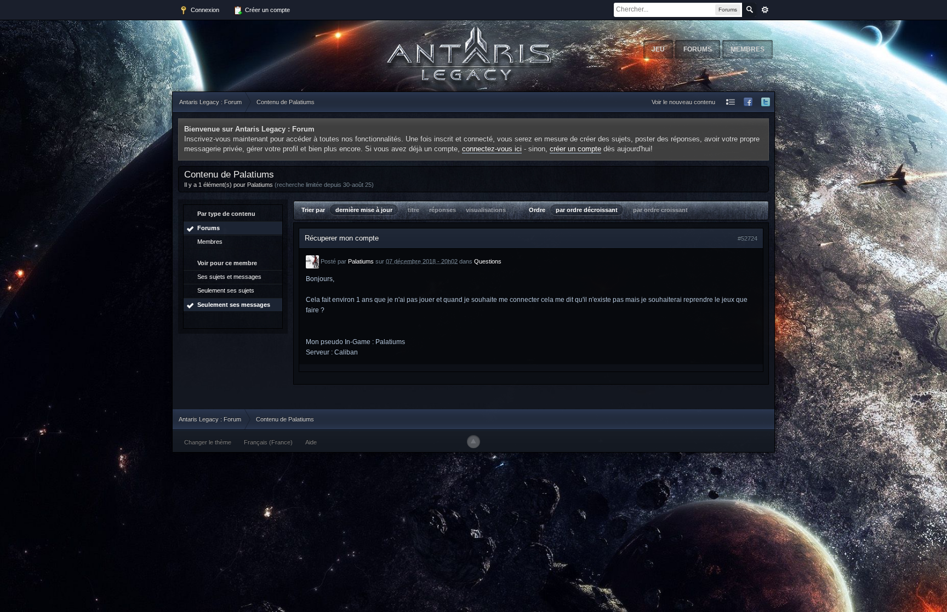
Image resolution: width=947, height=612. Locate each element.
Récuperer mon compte (342, 238)
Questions (487, 261)
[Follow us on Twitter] (765, 102)
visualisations (486, 210)
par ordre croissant (660, 210)
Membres (748, 49)
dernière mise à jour (363, 210)
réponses (442, 210)
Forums (697, 49)
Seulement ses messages (233, 304)
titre (413, 210)
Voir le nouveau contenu (683, 102)
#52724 (747, 238)
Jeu (658, 49)
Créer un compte (266, 10)
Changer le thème (207, 442)
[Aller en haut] (473, 441)
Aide (311, 442)
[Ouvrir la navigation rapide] (730, 102)
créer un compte (575, 149)
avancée (765, 10)
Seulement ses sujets (225, 290)
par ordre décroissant (587, 210)
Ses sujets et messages (229, 276)
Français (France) (268, 442)
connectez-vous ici (492, 149)
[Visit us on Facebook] (748, 102)
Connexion (204, 10)
